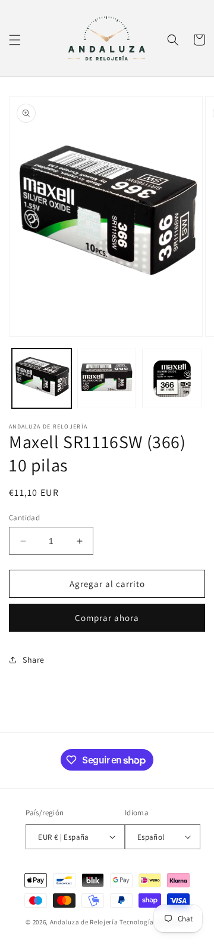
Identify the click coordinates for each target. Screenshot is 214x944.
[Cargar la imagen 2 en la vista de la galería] (107, 378)
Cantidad (24, 518)
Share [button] (34, 659)
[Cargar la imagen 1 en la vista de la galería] (41, 378)
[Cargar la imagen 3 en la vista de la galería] (172, 378)
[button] (15, 40)
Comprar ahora (107, 617)
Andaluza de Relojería (84, 922)
